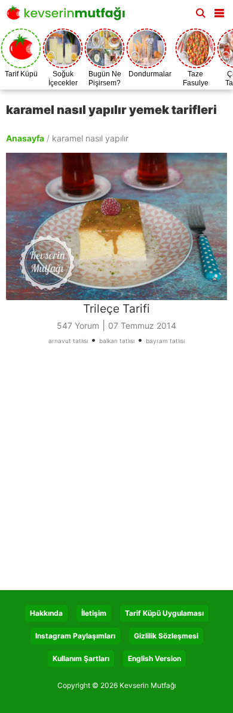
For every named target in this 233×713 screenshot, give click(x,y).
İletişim (93, 613)
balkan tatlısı (116, 340)
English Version (154, 658)
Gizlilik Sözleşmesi (166, 635)
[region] (116, 471)
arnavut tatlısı (68, 340)
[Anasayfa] (69, 16)
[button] (219, 10)
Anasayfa (25, 138)
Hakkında (46, 613)
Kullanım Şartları (81, 658)
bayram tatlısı (165, 340)
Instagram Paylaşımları (75, 635)
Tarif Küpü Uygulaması (164, 613)
